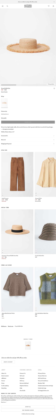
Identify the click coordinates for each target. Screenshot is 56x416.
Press (2, 383)
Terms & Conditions (43, 380)
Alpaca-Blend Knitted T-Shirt (8, 313)
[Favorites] (48, 6)
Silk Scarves (3, 326)
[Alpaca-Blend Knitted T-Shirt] (17, 289)
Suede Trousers (5, 198)
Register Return (24, 385)
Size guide (3, 118)
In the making (5, 385)
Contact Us (22, 373)
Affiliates (3, 378)
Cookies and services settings (45, 385)
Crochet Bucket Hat (39, 255)
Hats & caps (10, 326)
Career (3, 380)
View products (51, 84)
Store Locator (5, 375)
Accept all (28, 406)
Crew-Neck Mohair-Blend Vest (41, 313)
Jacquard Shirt (38, 198)
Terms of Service (42, 375)
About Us (3, 373)
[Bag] (53, 6)
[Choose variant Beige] (4, 103)
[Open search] (7, 6)
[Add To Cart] (2, 193)
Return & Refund (24, 383)
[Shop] (2, 6)
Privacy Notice (42, 373)
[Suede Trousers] (17, 174)
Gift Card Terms (42, 378)
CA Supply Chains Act (43, 390)
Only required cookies (28, 410)
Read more (3, 402)
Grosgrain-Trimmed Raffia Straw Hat (10, 255)
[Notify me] (36, 193)
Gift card (22, 375)
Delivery (22, 380)
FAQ (21, 388)
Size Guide (22, 390)
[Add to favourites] (54, 88)
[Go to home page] (28, 6)
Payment (22, 378)
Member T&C (41, 383)
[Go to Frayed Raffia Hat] (28, 345)
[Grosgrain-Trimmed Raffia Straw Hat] (17, 231)
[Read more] (28, 2)
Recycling (3, 388)
